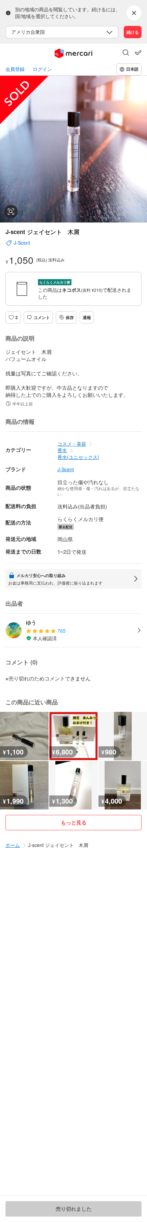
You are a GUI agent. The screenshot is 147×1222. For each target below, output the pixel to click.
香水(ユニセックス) (78, 457)
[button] (126, 53)
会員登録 (15, 69)
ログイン (42, 69)
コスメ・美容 (71, 443)
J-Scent (65, 469)
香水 (62, 450)
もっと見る (73, 822)
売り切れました (74, 1208)
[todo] (138, 52)
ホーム (12, 845)
